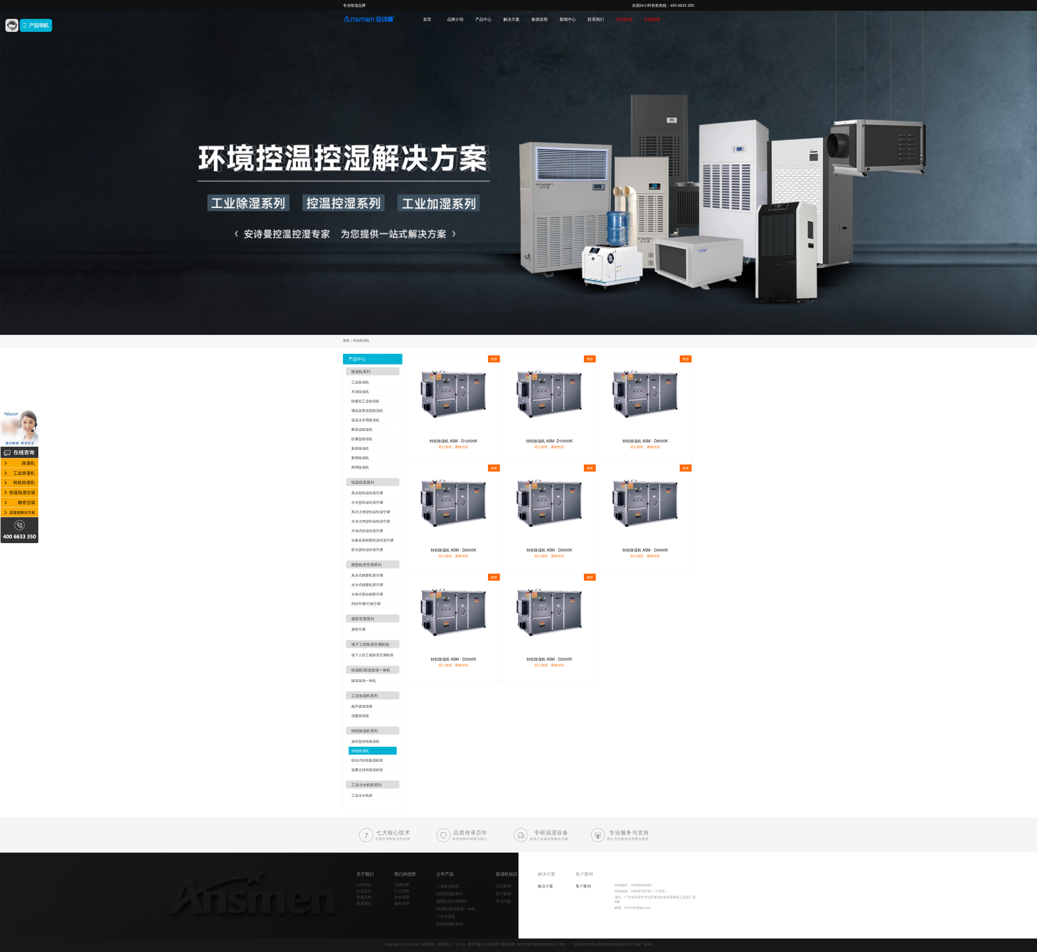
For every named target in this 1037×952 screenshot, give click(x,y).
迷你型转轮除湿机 (365, 741)
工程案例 (503, 886)
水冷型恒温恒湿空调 (367, 502)
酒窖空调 (358, 629)
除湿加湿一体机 (363, 680)
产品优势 (401, 890)
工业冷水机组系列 (366, 784)
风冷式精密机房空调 (367, 575)
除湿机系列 (360, 371)
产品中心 (483, 19)
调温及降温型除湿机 (367, 410)
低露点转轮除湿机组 (367, 769)
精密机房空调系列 (366, 564)
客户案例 (503, 893)
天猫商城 (652, 19)
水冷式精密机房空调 (367, 584)
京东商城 (624, 19)
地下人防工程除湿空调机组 (372, 654)
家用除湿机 (360, 457)
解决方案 (511, 19)
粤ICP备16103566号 (484, 944)
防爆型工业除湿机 (365, 400)
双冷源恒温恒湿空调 (367, 549)
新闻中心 (568, 19)
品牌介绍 (455, 19)
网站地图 (508, 944)
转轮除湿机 (360, 750)
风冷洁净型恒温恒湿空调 (370, 511)
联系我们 (596, 19)
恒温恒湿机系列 (449, 893)
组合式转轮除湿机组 (367, 760)
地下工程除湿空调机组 (370, 644)
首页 (427, 19)
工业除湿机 (360, 382)
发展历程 (364, 897)
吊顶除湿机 (360, 391)
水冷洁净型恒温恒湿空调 (370, 521)
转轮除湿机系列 (364, 730)
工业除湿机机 (447, 886)
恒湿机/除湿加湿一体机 (370, 669)
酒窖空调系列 (362, 618)
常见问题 (503, 901)
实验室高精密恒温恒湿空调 (372, 540)
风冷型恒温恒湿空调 (367, 492)
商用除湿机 (360, 467)
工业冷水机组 (361, 795)
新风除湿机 (360, 448)
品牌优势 (401, 884)
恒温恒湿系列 (362, 482)
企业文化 (364, 890)
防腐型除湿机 (361, 438)
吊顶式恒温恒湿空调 (367, 530)
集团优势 (539, 19)
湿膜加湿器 (360, 715)
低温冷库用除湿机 (365, 419)
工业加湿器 (445, 916)
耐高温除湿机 (361, 429)
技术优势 (401, 897)
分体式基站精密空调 (367, 594)
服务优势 (401, 903)
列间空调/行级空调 (366, 603)
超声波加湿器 (361, 706)
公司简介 (364, 884)
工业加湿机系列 (364, 695)
